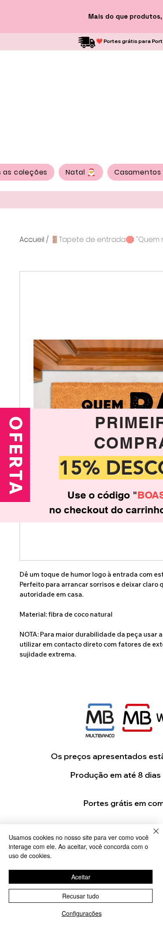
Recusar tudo (80, 896)
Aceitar (80, 876)
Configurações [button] (82, 913)
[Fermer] (150, 836)
